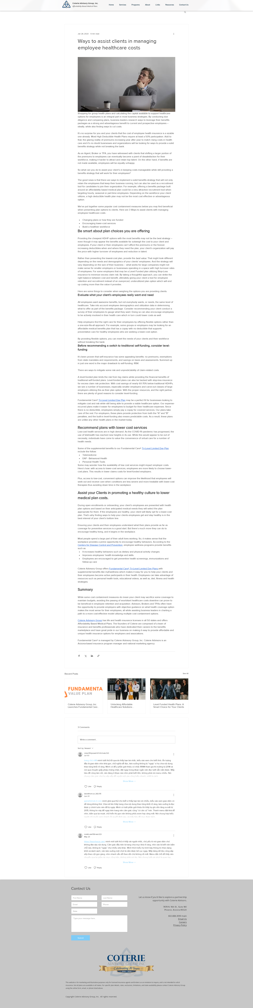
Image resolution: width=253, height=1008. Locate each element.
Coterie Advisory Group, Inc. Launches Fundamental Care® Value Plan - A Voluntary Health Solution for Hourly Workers (83, 705)
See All (185, 673)
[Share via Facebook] (79, 656)
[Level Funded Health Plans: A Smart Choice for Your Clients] (169, 689)
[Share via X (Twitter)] (85, 656)
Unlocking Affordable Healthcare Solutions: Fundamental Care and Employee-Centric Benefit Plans (124, 705)
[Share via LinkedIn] (92, 656)
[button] (157, 4)
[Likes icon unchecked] (85, 786)
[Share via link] (98, 656)
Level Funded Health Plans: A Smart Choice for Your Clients (168, 705)
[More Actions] (173, 754)
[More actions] (173, 33)
